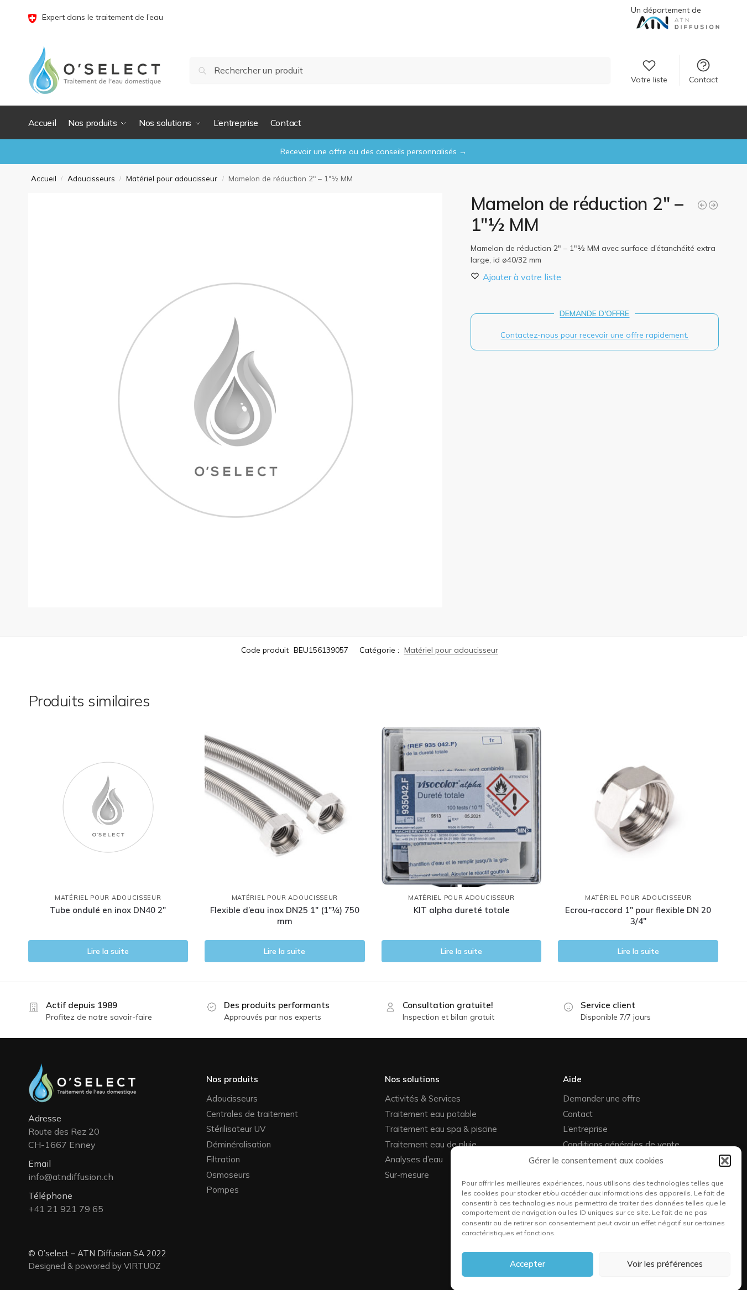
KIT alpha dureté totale (462, 910)
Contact (703, 80)
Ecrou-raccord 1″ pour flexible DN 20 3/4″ (638, 915)
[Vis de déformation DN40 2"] (713, 205)
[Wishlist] (171, 744)
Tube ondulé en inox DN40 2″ (108, 910)
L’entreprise (585, 1129)
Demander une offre (601, 1098)
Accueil (43, 178)
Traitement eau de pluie (431, 1144)
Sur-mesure (407, 1175)
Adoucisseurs (91, 178)
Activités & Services (423, 1098)
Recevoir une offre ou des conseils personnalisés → (373, 151)
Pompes (222, 1189)
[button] (724, 1160)
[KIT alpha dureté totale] (462, 807)
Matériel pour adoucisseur (171, 178)
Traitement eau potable (431, 1114)
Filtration (223, 1159)
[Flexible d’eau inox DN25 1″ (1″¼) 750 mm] (285, 807)
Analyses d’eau (414, 1159)
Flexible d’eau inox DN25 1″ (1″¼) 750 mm (284, 915)
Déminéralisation (238, 1144)
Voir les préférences (665, 1263)
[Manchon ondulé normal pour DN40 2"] (702, 205)
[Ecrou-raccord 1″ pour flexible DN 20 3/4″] (638, 807)
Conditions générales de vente (621, 1144)
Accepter (527, 1263)
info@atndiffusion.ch (70, 1176)
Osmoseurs (228, 1175)
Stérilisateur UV (235, 1129)
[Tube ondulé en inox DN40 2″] (108, 807)
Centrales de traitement (252, 1114)
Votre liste (649, 80)
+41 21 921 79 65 (65, 1208)
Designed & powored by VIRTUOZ (94, 1266)
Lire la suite (108, 951)
